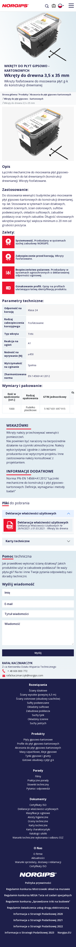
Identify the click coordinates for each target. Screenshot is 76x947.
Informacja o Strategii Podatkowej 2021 (38, 920)
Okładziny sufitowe (38, 707)
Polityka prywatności (38, 882)
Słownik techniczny (38, 784)
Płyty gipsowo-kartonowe (38, 739)
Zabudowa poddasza (38, 711)
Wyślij (38, 653)
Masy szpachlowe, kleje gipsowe (38, 751)
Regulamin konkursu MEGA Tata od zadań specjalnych (38, 895)
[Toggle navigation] (70, 6)
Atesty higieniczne (38, 817)
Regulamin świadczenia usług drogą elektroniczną (38, 907)
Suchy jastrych (38, 723)
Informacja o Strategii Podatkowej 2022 (38, 926)
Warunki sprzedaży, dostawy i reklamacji (38, 862)
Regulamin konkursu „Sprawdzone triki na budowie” (38, 901)
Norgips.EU (64, 932)
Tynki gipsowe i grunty (38, 756)
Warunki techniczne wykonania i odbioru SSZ (38, 837)
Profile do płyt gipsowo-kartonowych (38, 743)
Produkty (23, 94)
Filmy (38, 776)
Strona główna (9, 94)
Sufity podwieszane (38, 702)
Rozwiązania (38, 684)
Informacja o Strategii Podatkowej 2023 (29, 932)
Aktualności (38, 858)
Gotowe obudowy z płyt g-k (38, 760)
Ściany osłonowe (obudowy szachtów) (38, 698)
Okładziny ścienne (38, 719)
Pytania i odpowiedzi (38, 788)
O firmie (38, 854)
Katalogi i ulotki (38, 833)
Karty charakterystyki (38, 829)
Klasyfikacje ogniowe (38, 813)
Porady (38, 770)
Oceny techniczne (38, 821)
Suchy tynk (38, 715)
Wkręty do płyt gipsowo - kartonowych (26, 68)
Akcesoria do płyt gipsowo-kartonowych (50, 94)
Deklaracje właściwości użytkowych (31, 513)
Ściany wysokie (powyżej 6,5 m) (38, 694)
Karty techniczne (18, 541)
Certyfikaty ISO (38, 805)
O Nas (38, 848)
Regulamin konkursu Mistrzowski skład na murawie (38, 889)
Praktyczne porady (38, 780)
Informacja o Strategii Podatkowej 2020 (38, 914)
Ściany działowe (38, 690)
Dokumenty (38, 799)
